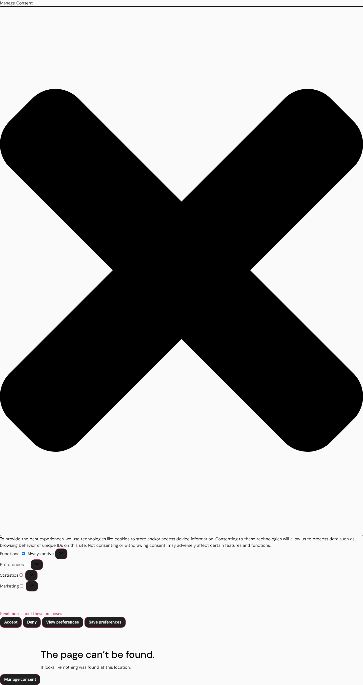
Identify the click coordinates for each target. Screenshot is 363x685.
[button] (181, 271)
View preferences (62, 622)
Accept (11, 622)
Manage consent (20, 679)
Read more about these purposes (31, 613)
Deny (32, 622)
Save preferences (105, 622)
